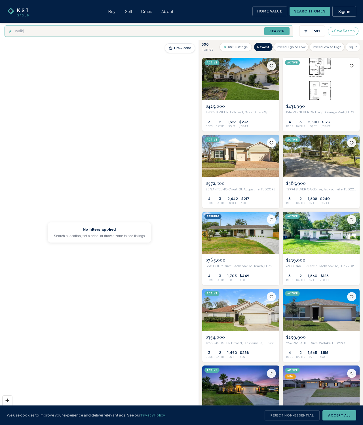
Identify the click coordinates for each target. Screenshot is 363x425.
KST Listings (238, 47)
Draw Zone (182, 48)
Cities (146, 11)
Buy (112, 11)
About (167, 11)
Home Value (269, 11)
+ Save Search (343, 31)
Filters (315, 31)
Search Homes (310, 11)
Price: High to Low (291, 47)
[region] (99, 232)
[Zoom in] (7, 400)
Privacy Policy (153, 415)
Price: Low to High (327, 47)
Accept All (339, 415)
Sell (128, 11)
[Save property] (271, 65)
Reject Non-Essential (292, 415)
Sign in (344, 11)
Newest (263, 47)
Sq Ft (353, 47)
